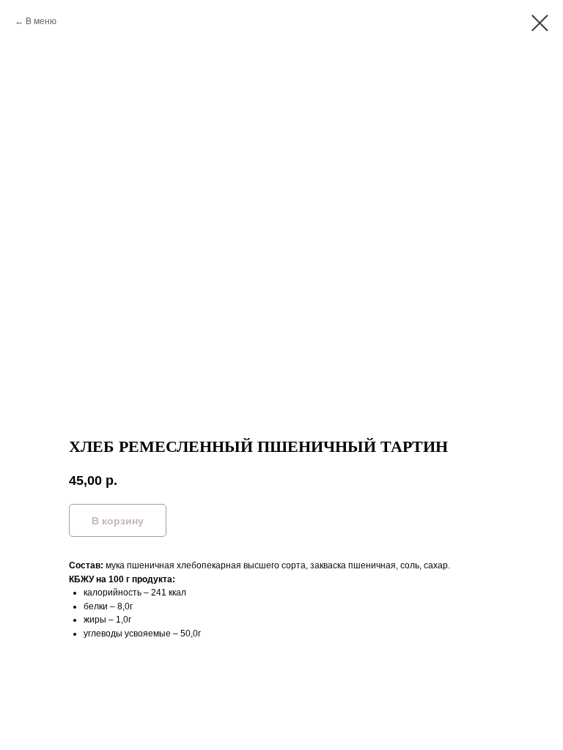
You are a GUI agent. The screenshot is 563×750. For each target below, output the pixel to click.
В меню (41, 21)
